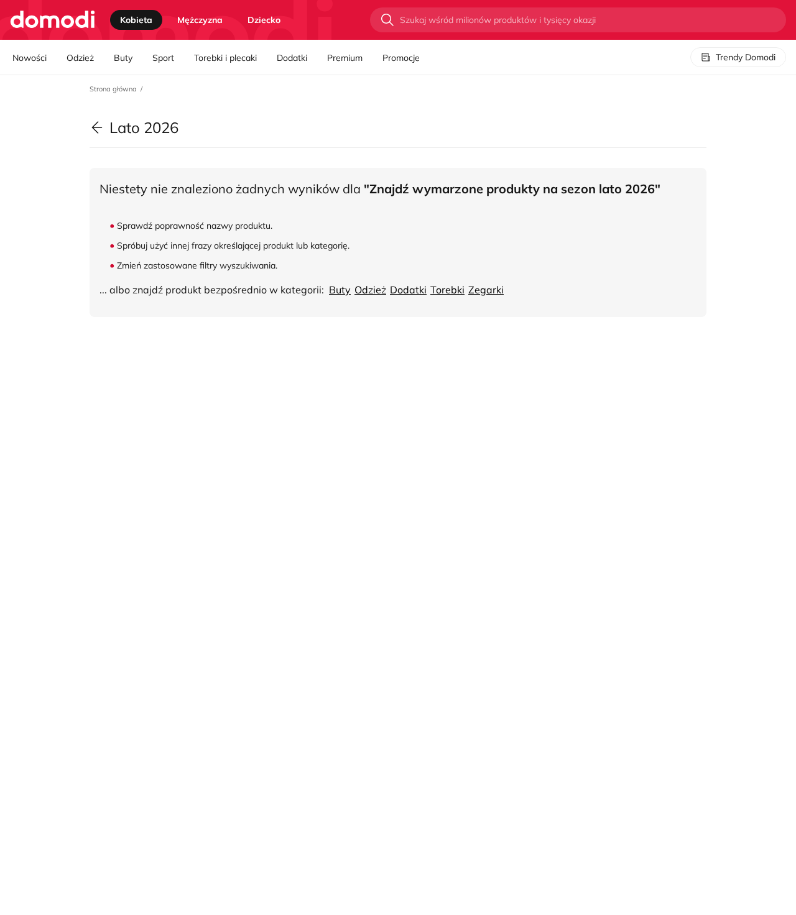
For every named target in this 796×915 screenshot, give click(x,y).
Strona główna (113, 89)
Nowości (29, 57)
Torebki (447, 289)
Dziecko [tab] (264, 19)
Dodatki (292, 57)
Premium (345, 57)
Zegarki (486, 289)
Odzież (80, 57)
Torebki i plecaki (225, 57)
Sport (163, 57)
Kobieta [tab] (136, 19)
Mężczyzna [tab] (200, 19)
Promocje (401, 57)
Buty (123, 57)
